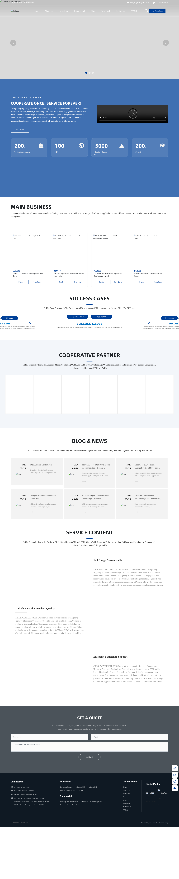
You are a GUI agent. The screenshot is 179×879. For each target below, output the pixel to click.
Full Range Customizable (107, 568)
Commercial (127, 845)
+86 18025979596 (161, 3)
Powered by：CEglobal (149, 870)
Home (125, 835)
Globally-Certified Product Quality (35, 632)
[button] (86, 73)
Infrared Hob (93, 835)
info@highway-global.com (139, 3)
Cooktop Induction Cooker (69, 849)
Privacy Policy (163, 870)
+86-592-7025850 (23, 835)
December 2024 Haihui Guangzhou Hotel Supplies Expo (146, 468)
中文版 (125, 858)
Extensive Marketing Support (110, 696)
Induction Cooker (66, 835)
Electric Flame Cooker (67, 838)
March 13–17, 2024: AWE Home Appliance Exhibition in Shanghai (96, 468)
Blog (125, 848)
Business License (19, 870)
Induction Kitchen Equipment (92, 849)
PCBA (81, 838)
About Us (126, 838)
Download (126, 851)
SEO (27, 870)
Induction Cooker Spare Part (69, 853)
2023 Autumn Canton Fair (41, 465)
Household (127, 841)
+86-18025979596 (28, 838)
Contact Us (127, 854)
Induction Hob (80, 835)
